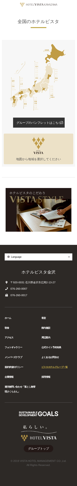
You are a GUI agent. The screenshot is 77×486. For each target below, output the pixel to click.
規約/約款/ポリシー (14, 367)
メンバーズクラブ (13, 357)
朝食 (7, 327)
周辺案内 (45, 337)
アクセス (9, 337)
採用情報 (45, 376)
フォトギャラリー (13, 347)
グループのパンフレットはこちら (38, 122)
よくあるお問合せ (50, 357)
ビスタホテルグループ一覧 (54, 367)
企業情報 (9, 376)
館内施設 (45, 327)
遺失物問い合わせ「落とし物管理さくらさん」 (20, 389)
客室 (43, 318)
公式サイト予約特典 (51, 347)
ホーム (8, 318)
